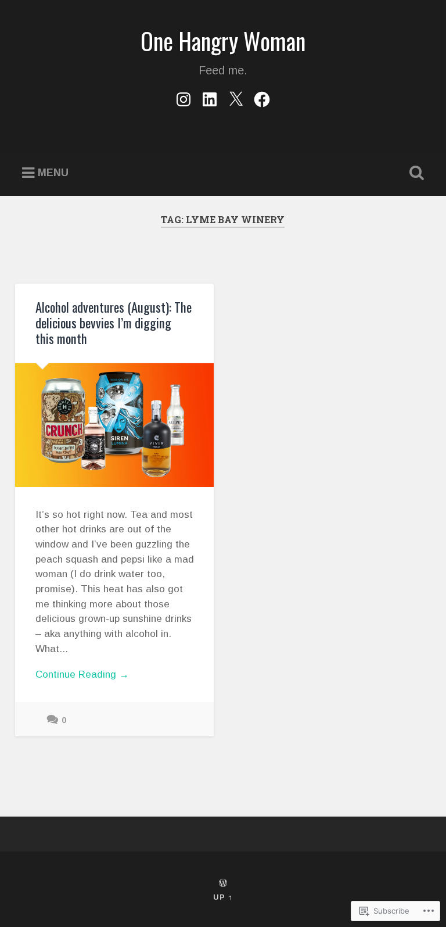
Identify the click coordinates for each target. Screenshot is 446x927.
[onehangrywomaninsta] (183, 97)
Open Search (414, 173)
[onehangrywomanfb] (262, 97)
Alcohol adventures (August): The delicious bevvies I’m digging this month (113, 322)
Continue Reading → (82, 674)
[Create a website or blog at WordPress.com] (223, 883)
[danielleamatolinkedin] (209, 97)
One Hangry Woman (223, 40)
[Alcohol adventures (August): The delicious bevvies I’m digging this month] (114, 425)
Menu (53, 172)
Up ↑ (222, 897)
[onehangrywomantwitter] (235, 97)
